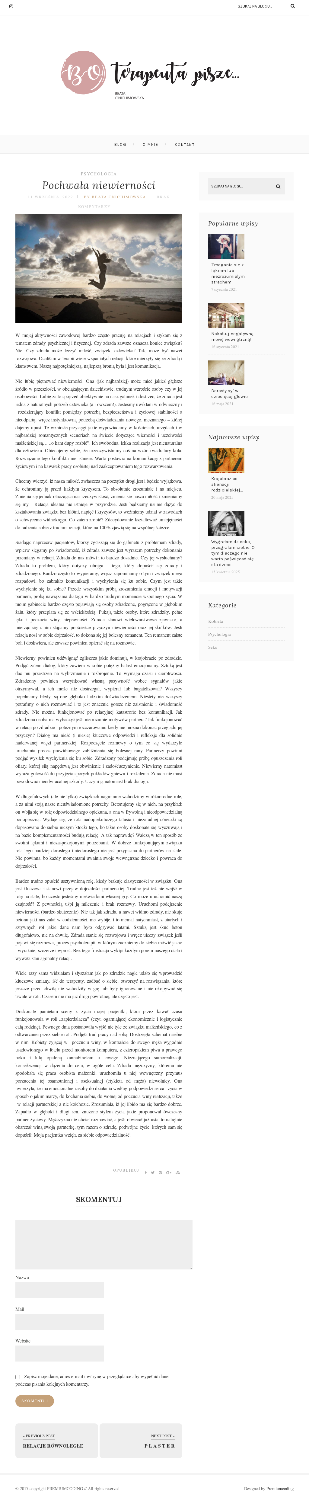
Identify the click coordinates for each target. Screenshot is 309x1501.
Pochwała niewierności (99, 185)
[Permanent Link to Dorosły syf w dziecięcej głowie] (226, 383)
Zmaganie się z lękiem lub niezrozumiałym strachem (228, 273)
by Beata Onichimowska (115, 197)
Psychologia (99, 174)
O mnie (150, 144)
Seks (212, 647)
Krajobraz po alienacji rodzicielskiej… (227, 484)
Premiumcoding (280, 1488)
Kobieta (215, 621)
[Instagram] (13, 6)
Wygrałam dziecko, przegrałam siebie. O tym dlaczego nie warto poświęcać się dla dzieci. (233, 553)
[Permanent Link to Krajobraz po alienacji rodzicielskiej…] (226, 471)
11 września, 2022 (50, 197)
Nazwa (22, 1277)
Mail (19, 1309)
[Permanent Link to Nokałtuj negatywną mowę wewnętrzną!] (226, 326)
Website (22, 1340)
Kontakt (185, 144)
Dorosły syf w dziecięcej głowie (229, 393)
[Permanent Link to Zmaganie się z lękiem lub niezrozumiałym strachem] (226, 257)
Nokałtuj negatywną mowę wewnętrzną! (232, 336)
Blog (120, 144)
